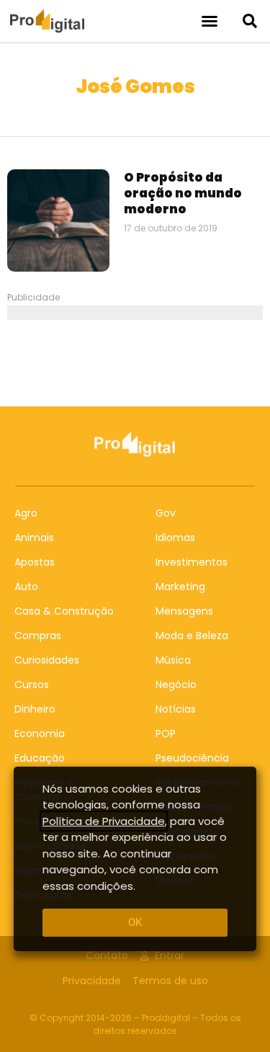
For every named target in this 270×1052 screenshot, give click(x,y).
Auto (26, 586)
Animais (34, 537)
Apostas (34, 562)
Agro (25, 513)
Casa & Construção (64, 611)
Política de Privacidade (103, 821)
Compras (37, 635)
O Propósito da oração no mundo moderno (183, 193)
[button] (209, 21)
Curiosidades (46, 660)
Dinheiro (34, 709)
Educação (39, 758)
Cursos (31, 684)
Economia (39, 733)
